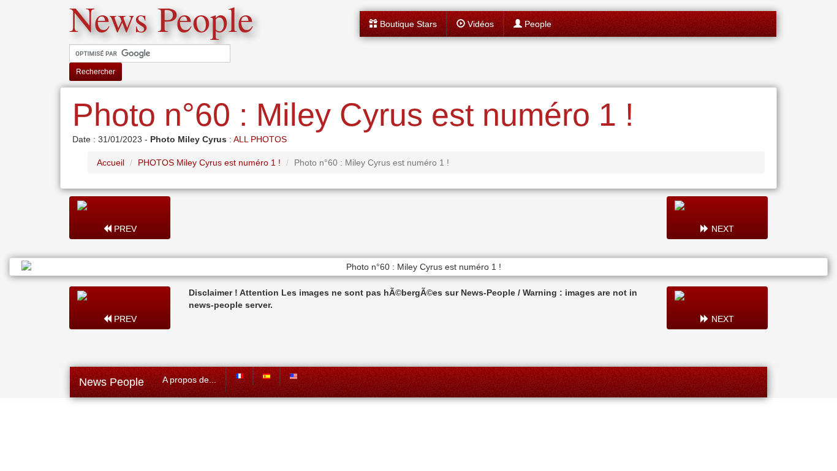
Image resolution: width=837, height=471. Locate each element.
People (536, 24)
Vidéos (479, 24)
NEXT (721, 229)
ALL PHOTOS (260, 139)
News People (111, 382)
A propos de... (189, 380)
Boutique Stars (407, 24)
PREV (124, 229)
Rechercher (95, 71)
